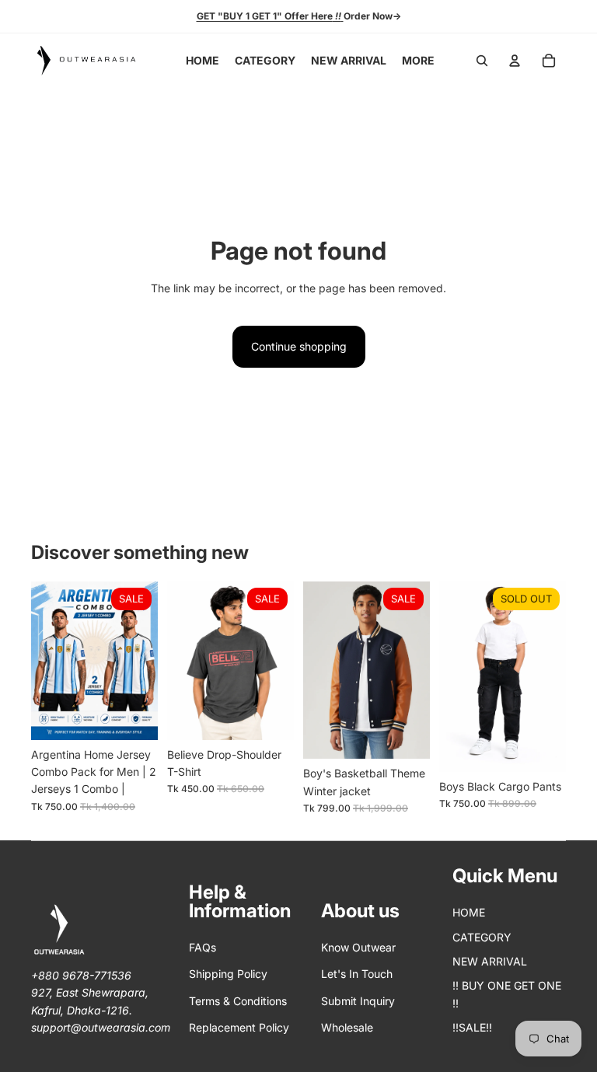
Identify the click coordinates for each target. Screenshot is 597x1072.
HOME (468, 912)
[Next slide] (146, 661)
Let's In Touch (357, 973)
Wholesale (347, 1027)
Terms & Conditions (238, 1000)
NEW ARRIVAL (489, 961)
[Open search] (482, 61)
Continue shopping (299, 346)
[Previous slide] (43, 661)
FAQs (202, 947)
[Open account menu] (515, 61)
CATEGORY (481, 937)
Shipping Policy (228, 973)
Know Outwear (358, 947)
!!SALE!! (472, 1027)
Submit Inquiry (358, 1000)
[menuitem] (418, 60)
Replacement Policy (239, 1027)
